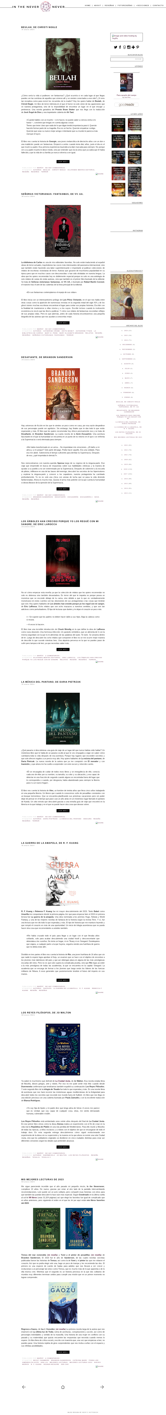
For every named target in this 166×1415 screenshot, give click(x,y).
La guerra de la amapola (65, 988)
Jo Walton (62, 1155)
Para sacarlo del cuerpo (126, 95)
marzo (127, 387)
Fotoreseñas (125, 5)
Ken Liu (45, 1362)
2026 (126, 330)
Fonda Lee (94, 1360)
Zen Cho (65, 1364)
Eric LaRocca (69, 657)
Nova (97, 497)
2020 (126, 459)
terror (44, 172)
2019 (126, 464)
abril (128, 383)
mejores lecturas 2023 (81, 1362)
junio (127, 373)
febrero (127, 392)
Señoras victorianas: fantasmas (48, 335)
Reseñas (110, 5)
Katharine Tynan (84, 331)
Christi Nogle (59, 170)
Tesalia (36, 1157)
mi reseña (52, 1255)
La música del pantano (71, 819)
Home (88, 5)
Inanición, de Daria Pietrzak (134, 137)
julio (127, 368)
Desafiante (60, 497)
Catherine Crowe (52, 331)
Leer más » (63, 161)
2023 (126, 445)
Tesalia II (46, 1157)
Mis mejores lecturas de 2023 (42, 1179)
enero (128, 397)
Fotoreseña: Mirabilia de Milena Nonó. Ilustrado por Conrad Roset (134, 124)
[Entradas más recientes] (23, 1388)
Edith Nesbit (68, 331)
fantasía (47, 988)
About (98, 5)
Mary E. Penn (51, 333)
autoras (37, 170)
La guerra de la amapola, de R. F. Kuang (49, 843)
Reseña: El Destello (118, 186)
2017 (126, 474)
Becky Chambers (41, 1360)
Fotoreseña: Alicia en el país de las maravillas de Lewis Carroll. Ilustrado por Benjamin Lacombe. (134, 176)
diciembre (128, 344)
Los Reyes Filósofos (79, 1155)
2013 (126, 493)
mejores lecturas (59, 1362)
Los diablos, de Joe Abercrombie (118, 138)
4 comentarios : (53, 1358)
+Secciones (143, 5)
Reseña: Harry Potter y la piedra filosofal (135, 187)
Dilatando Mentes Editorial (82, 170)
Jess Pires (127, 97)
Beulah (47, 170)
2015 (126, 483)
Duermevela (49, 1155)
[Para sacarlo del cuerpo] (126, 91)
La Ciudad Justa (62, 1081)
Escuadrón (73, 497)
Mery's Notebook (90, 1412)
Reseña (26, 172)
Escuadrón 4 (86, 497)
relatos (89, 333)
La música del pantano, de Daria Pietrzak (51, 682)
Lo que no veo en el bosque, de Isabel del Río (118, 123)
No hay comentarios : (55, 167)
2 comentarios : (53, 655)
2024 (126, 340)
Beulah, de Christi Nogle (39, 27)
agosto (127, 363)
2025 (126, 335)
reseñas (35, 172)
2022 (126, 450)
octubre (127, 354)
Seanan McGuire (52, 1364)
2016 (126, 478)
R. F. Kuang (85, 988)
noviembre (127, 349)
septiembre (127, 359)
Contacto (158, 5)
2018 (126, 469)
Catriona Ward (80, 1360)
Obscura (87, 819)
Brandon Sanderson (43, 497)
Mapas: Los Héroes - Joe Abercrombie (134, 154)
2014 (126, 488)
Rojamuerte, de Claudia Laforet (118, 170)
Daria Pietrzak (50, 819)
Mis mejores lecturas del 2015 (118, 154)
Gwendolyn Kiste (31, 1362)
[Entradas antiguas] (102, 1388)
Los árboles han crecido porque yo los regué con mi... (128, 417)
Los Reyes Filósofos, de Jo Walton (46, 1012)
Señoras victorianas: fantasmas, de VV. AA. (52, 194)
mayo (127, 378)
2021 (126, 454)
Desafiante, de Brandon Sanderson (47, 357)
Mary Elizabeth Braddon (72, 333)
